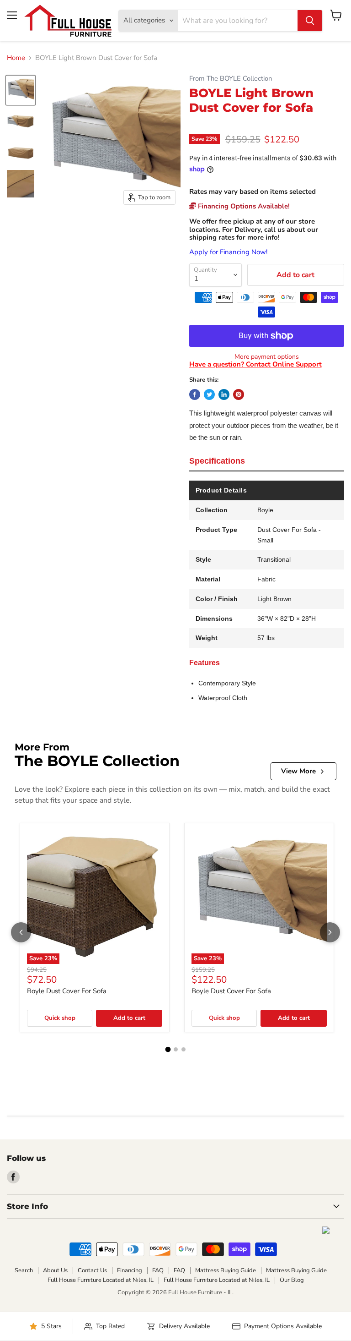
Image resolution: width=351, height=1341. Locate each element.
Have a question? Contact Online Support (255, 364)
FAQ (158, 1270)
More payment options (266, 357)
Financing (129, 1270)
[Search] (310, 20)
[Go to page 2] (176, 1049)
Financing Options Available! (243, 206)
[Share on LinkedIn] (223, 394)
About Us (55, 1270)
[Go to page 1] (167, 1049)
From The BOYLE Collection (230, 78)
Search (24, 1270)
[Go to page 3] (183, 1049)
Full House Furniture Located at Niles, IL (101, 1280)
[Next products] (330, 932)
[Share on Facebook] (194, 394)
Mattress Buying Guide (225, 1270)
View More (298, 771)
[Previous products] (21, 932)
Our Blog (292, 1280)
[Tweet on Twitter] (209, 394)
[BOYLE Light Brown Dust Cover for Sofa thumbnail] (20, 90)
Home (16, 58)
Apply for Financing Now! (228, 252)
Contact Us (92, 1270)
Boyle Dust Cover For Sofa (66, 991)
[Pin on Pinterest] (238, 394)
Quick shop (59, 1018)
